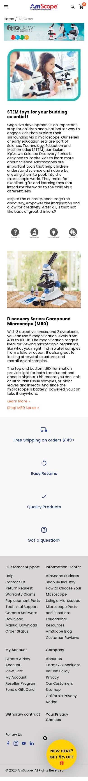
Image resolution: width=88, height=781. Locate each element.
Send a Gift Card (20, 689)
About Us (54, 658)
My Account (16, 677)
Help (9, 575)
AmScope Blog (59, 631)
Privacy (52, 677)
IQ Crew (26, 18)
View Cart (14, 671)
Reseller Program (20, 683)
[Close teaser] (45, 738)
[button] (61, 754)
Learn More (17, 401)
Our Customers (59, 683)
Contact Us (15, 582)
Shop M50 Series (21, 408)
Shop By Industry (60, 582)
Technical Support (21, 606)
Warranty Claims (20, 594)
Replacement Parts (22, 600)
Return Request (19, 588)
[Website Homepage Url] (44, 7)
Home (9, 18)
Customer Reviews (62, 637)
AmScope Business (62, 575)
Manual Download (21, 625)
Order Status (16, 631)
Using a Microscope (63, 600)
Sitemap (53, 689)
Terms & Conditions (63, 665)
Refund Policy (57, 671)
